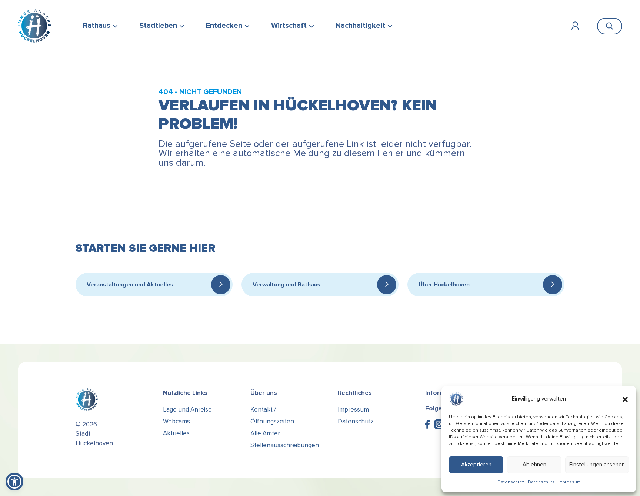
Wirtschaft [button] (289, 25)
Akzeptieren (476, 464)
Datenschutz (510, 482)
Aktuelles (176, 433)
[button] (625, 399)
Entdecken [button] (224, 25)
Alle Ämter (265, 433)
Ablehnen (534, 464)
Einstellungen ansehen (597, 464)
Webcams (176, 421)
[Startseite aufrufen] (34, 26)
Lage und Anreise (187, 409)
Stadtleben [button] (158, 25)
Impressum (569, 482)
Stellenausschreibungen (284, 445)
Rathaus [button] (96, 25)
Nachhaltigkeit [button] (360, 25)
